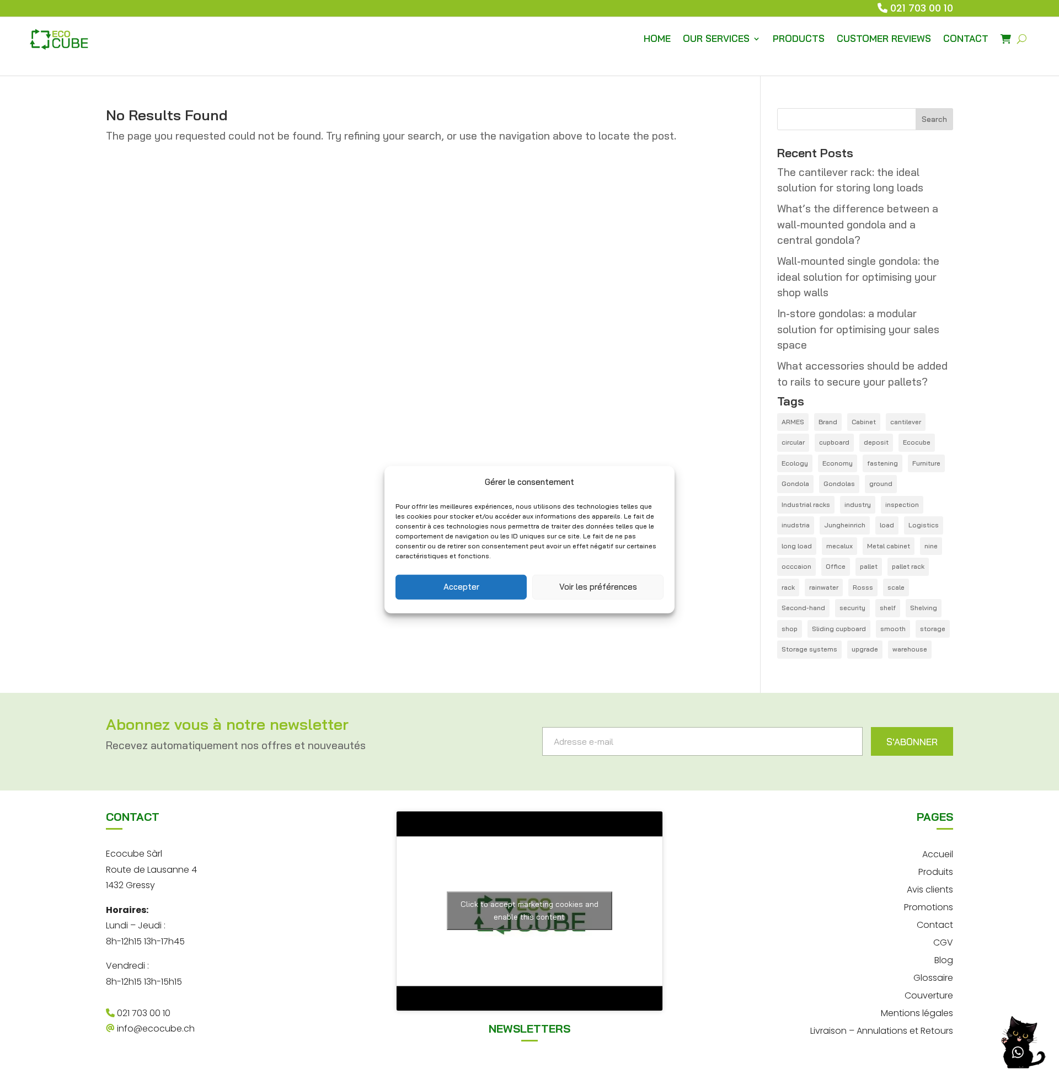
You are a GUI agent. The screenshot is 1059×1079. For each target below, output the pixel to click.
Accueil (937, 853)
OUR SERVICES (716, 38)
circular (793, 442)
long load (797, 546)
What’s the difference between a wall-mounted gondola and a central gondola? (857, 224)
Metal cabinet (888, 546)
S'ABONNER (912, 741)
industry (857, 504)
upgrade (865, 649)
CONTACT (965, 38)
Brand (828, 422)
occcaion (796, 566)
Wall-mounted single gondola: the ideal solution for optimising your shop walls (858, 276)
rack (788, 587)
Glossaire (933, 976)
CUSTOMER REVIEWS (884, 38)
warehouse (909, 649)
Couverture (929, 994)
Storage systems (809, 649)
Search (934, 119)
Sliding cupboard (839, 628)
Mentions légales (917, 1012)
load (887, 525)
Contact (935, 923)
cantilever (905, 422)
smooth (893, 628)
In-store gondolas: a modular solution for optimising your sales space (858, 329)
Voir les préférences (598, 586)
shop (790, 628)
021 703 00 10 (921, 8)
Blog (943, 959)
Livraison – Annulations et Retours (881, 1029)
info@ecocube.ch (155, 1028)
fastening (882, 463)
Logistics (923, 525)
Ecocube (916, 442)
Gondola (795, 483)
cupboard (834, 442)
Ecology (795, 463)
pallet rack (908, 566)
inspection (902, 504)
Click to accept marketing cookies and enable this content (529, 910)
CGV (943, 941)
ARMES (793, 422)
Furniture (926, 463)
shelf (888, 607)
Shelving (923, 607)
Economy (837, 463)
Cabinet (864, 422)
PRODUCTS (799, 38)
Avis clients (930, 888)
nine (931, 546)
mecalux (839, 546)
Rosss (863, 587)
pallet (869, 566)
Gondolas (839, 483)
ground (880, 483)
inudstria (796, 525)
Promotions (928, 906)
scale (896, 587)
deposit (876, 442)
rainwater (823, 587)
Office (836, 566)
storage (932, 628)
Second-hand (803, 607)
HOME (657, 38)
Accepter (461, 586)
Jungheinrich (844, 525)
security (852, 607)
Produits (935, 871)
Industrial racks (806, 504)
